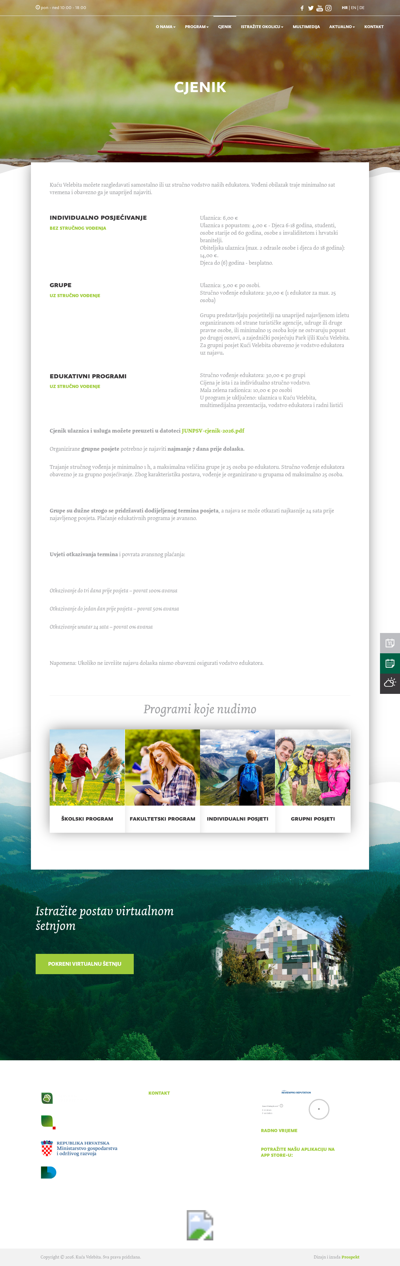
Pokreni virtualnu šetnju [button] (84, 963)
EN (353, 7)
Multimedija (306, 26)
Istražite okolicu (260, 26)
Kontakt (374, 26)
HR (345, 7)
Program (195, 26)
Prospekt (350, 1257)
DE (361, 7)
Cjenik (225, 26)
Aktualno (340, 26)
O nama (164, 26)
